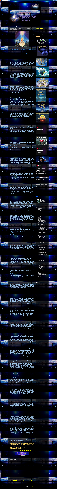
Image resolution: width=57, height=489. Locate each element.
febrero (39, 219)
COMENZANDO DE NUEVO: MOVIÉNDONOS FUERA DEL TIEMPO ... (42, 274)
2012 (38, 282)
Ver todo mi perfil (42, 201)
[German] (45, 39)
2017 (38, 207)
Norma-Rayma (43, 200)
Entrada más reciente (13, 480)
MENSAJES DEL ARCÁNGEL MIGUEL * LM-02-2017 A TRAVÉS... (42, 235)
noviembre (39, 209)
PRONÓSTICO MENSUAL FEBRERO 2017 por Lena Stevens (41, 261)
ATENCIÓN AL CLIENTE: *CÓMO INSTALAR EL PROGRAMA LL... (42, 253)
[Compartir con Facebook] (23, 455)
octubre (39, 210)
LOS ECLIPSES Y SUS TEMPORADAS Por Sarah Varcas (41, 250)
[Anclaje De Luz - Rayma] (37, 197)
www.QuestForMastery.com (19, 445)
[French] (41, 39)
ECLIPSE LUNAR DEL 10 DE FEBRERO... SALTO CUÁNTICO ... (42, 240)
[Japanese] (38, 41)
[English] (38, 39)
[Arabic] (45, 41)
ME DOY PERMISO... (40, 267)
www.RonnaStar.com (12, 445)
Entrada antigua (31, 480)
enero (39, 276)
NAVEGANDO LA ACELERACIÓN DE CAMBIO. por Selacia (42, 227)
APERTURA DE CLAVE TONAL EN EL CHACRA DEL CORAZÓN (42, 254)
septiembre (39, 211)
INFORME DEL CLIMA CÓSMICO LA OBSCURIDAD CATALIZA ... (42, 223)
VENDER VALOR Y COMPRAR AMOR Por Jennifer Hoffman (42, 221)
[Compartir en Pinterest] (24, 455)
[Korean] (42, 41)
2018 (38, 206)
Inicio (23, 480)
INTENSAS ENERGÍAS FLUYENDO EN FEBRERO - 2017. (42, 242)
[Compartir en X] (22, 455)
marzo (39, 218)
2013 (38, 281)
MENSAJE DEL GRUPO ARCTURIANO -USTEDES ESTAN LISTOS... (41, 225)
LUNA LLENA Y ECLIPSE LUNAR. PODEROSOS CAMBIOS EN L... (42, 232)
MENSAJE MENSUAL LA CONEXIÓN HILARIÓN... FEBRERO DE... (41, 266)
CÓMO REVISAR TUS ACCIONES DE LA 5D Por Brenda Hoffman (42, 256)
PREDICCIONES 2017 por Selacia (42, 231)
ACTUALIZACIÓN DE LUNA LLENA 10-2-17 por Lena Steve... (41, 237)
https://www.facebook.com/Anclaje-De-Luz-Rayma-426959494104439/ (22, 450)
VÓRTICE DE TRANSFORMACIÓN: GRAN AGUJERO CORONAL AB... (42, 269)
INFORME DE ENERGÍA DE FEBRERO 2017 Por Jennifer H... (42, 259)
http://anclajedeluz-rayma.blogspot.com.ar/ (22, 449)
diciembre (39, 208)
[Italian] (41, 40)
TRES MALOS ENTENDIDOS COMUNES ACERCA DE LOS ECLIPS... (42, 247)
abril (38, 217)
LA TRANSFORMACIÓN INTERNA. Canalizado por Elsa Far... (42, 229)
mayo (39, 216)
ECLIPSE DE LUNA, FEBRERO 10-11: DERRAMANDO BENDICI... (42, 245)
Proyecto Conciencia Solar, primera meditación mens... (42, 263)
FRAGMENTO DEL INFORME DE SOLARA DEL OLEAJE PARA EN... (42, 272)
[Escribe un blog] (21, 455)
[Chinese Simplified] (41, 42)
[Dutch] (44, 40)
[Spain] (38, 40)
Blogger (33, 486)
